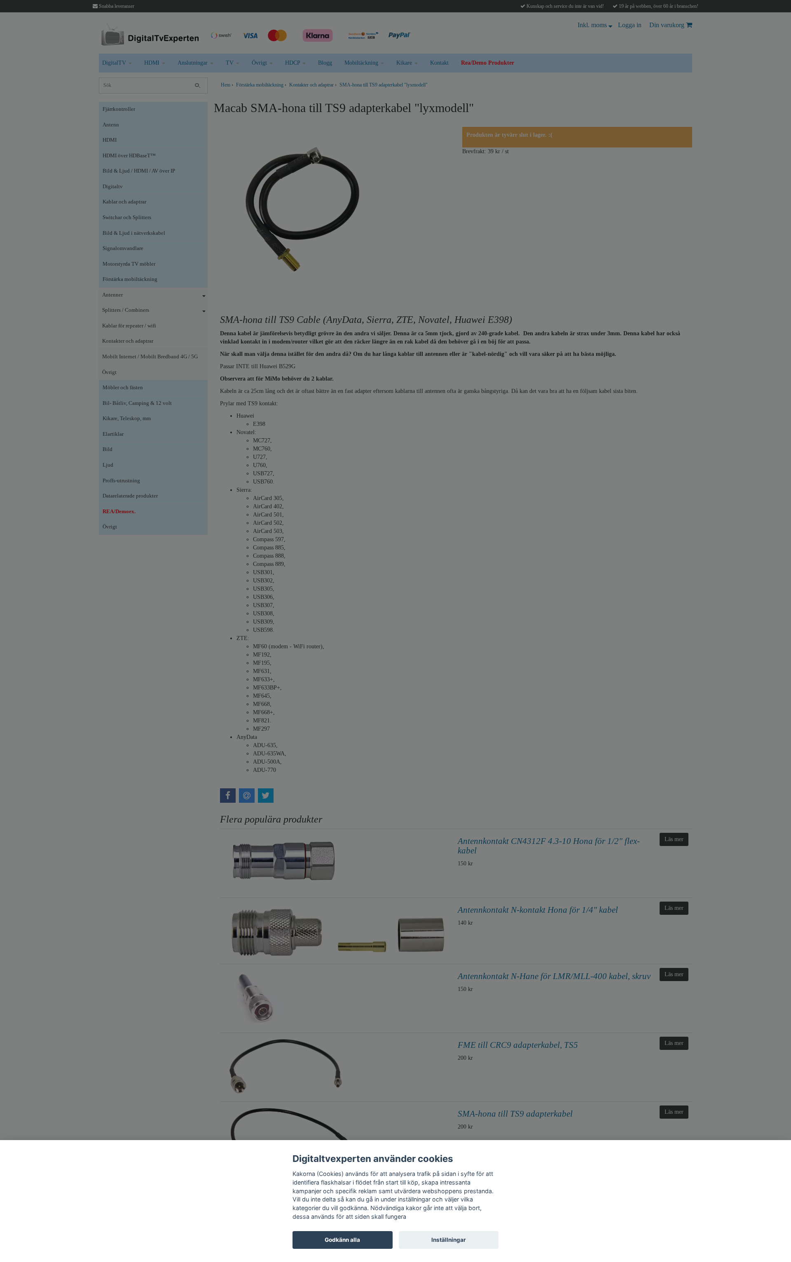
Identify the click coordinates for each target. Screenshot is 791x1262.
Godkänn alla (342, 1239)
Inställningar (448, 1239)
